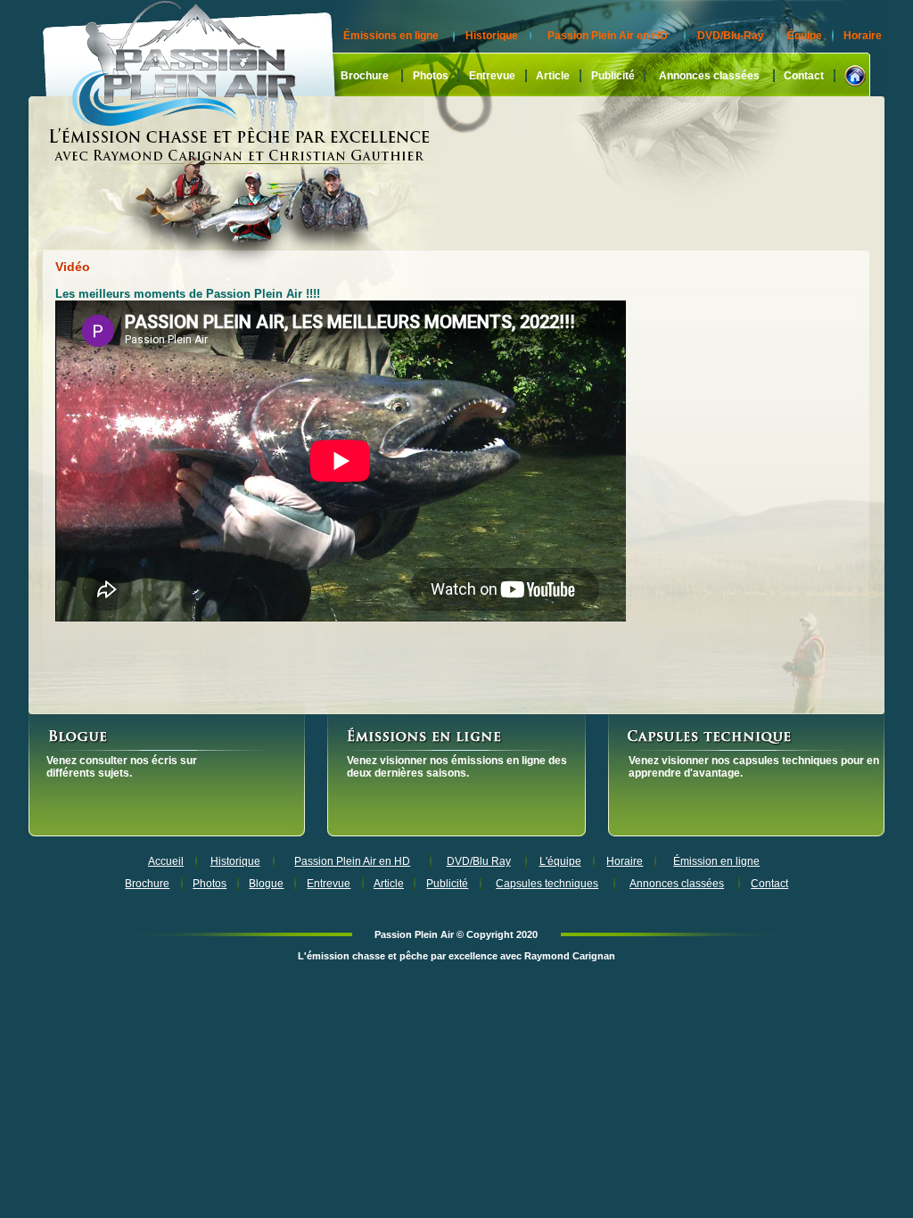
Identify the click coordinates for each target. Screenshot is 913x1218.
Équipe (804, 35)
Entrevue (492, 76)
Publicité (613, 76)
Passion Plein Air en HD (607, 35)
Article (553, 76)
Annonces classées (709, 76)
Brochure (365, 76)
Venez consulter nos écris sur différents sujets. (121, 766)
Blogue (266, 883)
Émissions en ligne (391, 35)
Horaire (862, 35)
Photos (430, 76)
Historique (491, 35)
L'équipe (560, 861)
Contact (804, 76)
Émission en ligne (716, 861)
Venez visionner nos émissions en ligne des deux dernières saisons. (457, 766)
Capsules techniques (547, 883)
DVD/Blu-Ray (730, 35)
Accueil (166, 861)
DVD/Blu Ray (479, 861)
